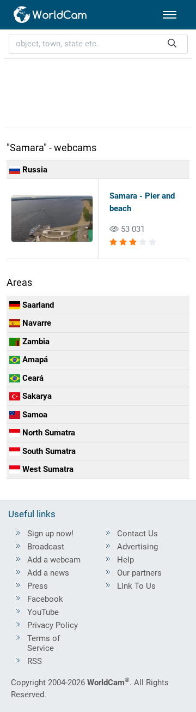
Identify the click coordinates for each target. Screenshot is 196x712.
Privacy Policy (52, 625)
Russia (33, 170)
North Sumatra (47, 433)
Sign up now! (50, 534)
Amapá (34, 359)
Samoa (33, 415)
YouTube (43, 612)
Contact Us (137, 534)
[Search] (172, 44)
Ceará (32, 378)
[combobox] (98, 44)
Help (125, 560)
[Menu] (169, 14)
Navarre (35, 323)
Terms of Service (43, 643)
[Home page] (50, 14)
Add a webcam (54, 560)
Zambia (35, 341)
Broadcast (45, 547)
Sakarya (36, 396)
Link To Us (136, 586)
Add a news (48, 573)
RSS (34, 661)
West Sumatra (47, 469)
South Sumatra (48, 451)
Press (37, 586)
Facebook (45, 599)
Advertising (137, 547)
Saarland (37, 305)
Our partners (139, 573)
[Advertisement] (98, 91)
